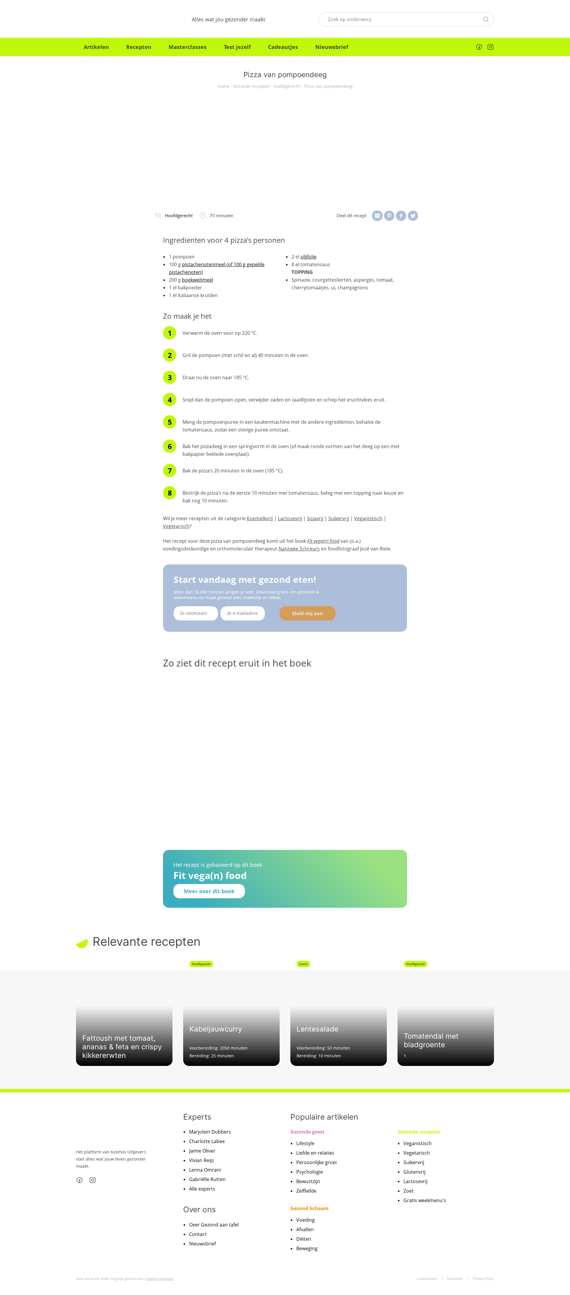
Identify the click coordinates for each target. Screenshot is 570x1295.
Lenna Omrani (205, 1170)
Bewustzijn (308, 1181)
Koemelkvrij (260, 518)
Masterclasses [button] (188, 46)
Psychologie (309, 1172)
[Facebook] (479, 46)
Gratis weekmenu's (424, 1200)
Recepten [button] (138, 46)
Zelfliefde (306, 1191)
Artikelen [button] (96, 46)
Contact (198, 1234)
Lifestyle (305, 1143)
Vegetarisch (176, 526)
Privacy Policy (483, 1278)
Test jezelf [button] (237, 46)
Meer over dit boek (209, 891)
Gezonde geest (307, 1132)
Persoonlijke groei (316, 1162)
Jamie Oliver (202, 1151)
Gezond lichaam (309, 1208)
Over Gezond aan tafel (214, 1224)
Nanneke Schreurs (299, 548)
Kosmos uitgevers (159, 1278)
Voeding (305, 1220)
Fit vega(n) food (323, 541)
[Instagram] (490, 46)
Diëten (303, 1239)
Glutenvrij (414, 1172)
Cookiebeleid (427, 1278)
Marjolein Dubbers (210, 1132)
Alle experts (202, 1189)
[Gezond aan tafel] (107, 19)
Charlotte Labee (207, 1141)
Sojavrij (315, 518)
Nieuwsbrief (331, 46)
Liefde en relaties (315, 1153)
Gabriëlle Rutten (207, 1179)
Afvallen (305, 1229)
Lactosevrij (290, 518)
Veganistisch (368, 518)
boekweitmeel (197, 280)
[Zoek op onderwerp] (486, 18)
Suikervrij (338, 518)
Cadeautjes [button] (283, 46)
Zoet (408, 1191)
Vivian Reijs (201, 1160)
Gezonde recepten (251, 86)
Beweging (307, 1248)
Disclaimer (455, 1278)
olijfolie (308, 256)
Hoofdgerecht (286, 86)
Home (223, 86)
